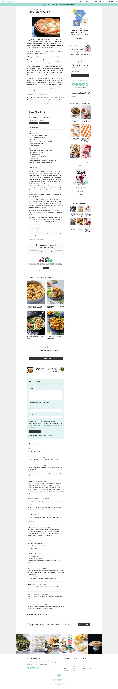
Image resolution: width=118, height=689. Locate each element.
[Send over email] (51, 260)
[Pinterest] (77, 84)
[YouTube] (87, 84)
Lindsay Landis (37, 239)
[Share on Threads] (46, 260)
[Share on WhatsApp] (48, 260)
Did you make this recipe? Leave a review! (39, 402)
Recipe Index (85, 661)
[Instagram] (80, 84)
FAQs (73, 668)
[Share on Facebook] (43, 260)
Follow (105, 1)
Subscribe (111, 1)
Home (29, 9)
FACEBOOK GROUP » (81, 87)
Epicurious (49, 117)
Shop (96, 1)
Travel (100, 1)
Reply (45, 465)
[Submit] (88, 96)
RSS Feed (78, 80)
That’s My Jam (75, 664)
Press (74, 670)
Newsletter (66, 661)
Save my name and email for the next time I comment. (45, 424)
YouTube (65, 666)
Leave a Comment (34, 250)
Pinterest (66, 664)
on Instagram (58, 250)
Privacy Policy (59, 684)
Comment (32, 388)
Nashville (84, 664)
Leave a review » (41, 120)
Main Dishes (38, 9)
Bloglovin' (83, 80)
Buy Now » (80, 194)
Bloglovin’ (66, 670)
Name (31, 408)
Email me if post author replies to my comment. (41, 435)
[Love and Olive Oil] (9, 1)
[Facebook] (73, 84)
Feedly (88, 80)
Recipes (79, 1)
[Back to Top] (59, 675)
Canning (84, 666)
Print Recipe (34, 123)
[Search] (116, 1)
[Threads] (84, 84)
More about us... (81, 56)
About (91, 1)
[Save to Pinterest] (40, 260)
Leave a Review (44, 123)
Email (31, 414)
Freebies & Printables (87, 668)
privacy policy (32, 426)
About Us (74, 661)
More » (76, 165)
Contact (74, 663)
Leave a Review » (44, 614)
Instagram (66, 663)
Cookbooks (86, 1)
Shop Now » (80, 38)
